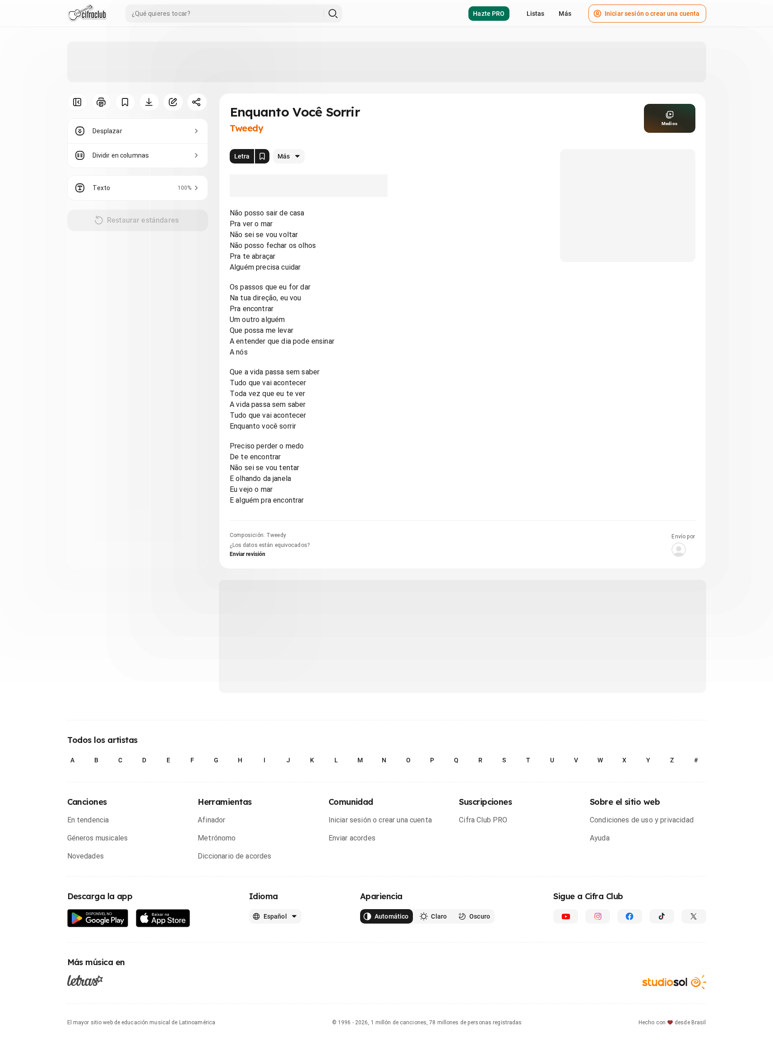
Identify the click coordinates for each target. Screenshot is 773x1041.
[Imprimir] (101, 102)
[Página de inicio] (87, 13)
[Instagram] (597, 916)
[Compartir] (197, 102)
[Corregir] (173, 102)
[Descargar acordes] (149, 102)
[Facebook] (629, 916)
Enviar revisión (248, 554)
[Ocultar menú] (77, 102)
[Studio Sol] (674, 982)
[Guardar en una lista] (125, 102)
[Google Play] (98, 918)
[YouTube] (565, 916)
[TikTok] (661, 916)
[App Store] (163, 918)
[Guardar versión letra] (262, 156)
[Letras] (85, 980)
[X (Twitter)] (693, 916)
